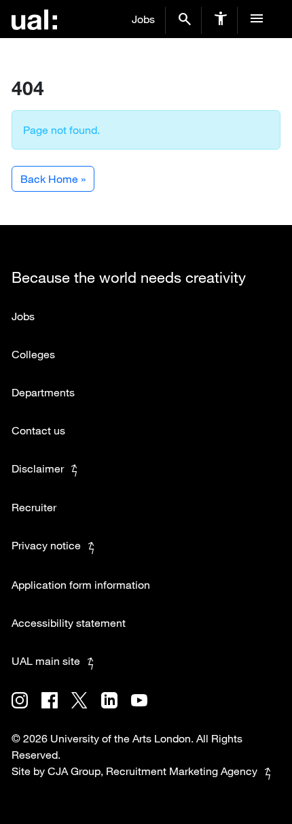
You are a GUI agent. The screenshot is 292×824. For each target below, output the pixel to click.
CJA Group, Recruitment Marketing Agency (152, 771)
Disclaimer (38, 468)
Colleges (33, 354)
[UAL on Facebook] (56, 710)
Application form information (81, 584)
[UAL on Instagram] (26, 710)
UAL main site (46, 661)
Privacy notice (46, 545)
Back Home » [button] (53, 179)
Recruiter (34, 507)
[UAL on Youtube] (144, 710)
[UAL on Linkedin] (116, 710)
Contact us (38, 430)
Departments (43, 392)
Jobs (143, 19)
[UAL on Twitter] (86, 710)
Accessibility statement (69, 623)
